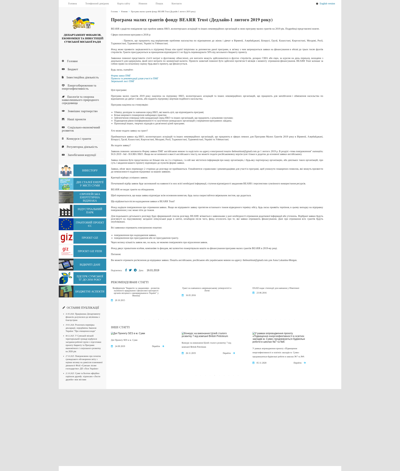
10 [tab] (181, 319)
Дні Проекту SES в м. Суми (124, 339)
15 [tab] (205, 319)
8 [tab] (172, 319)
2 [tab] (144, 319)
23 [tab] (242, 319)
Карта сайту (123, 3)
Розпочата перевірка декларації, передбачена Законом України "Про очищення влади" (81, 328)
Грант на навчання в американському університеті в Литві (206, 289)
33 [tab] (289, 319)
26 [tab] (256, 319)
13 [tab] (196, 319)
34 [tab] (294, 319)
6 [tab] (163, 319)
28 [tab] (266, 319)
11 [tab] (186, 319)
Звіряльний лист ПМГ (123, 81)
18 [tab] (219, 319)
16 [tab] (210, 319)
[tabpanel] (146, 296)
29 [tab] (270, 319)
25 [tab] (252, 319)
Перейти (156, 346)
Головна (72, 3)
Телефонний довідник (97, 3)
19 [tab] (224, 319)
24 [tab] (247, 319)
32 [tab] (285, 319)
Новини (143, 3)
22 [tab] (238, 319)
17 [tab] (214, 319)
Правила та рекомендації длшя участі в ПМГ (134, 78)
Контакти (177, 3)
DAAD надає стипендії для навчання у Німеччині (275, 288)
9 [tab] (177, 319)
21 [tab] (233, 319)
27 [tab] (261, 319)
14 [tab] (200, 319)
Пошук (159, 3)
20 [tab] (228, 319)
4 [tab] (153, 319)
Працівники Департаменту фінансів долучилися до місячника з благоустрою (83, 317)
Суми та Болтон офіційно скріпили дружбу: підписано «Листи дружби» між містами (83, 376)
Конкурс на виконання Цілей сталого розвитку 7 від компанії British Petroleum (206, 344)
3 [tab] (149, 319)
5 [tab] (158, 319)
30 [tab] (275, 319)
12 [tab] (191, 319)
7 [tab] (167, 319)
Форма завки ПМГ (121, 75)
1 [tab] (139, 319)
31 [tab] (280, 319)
